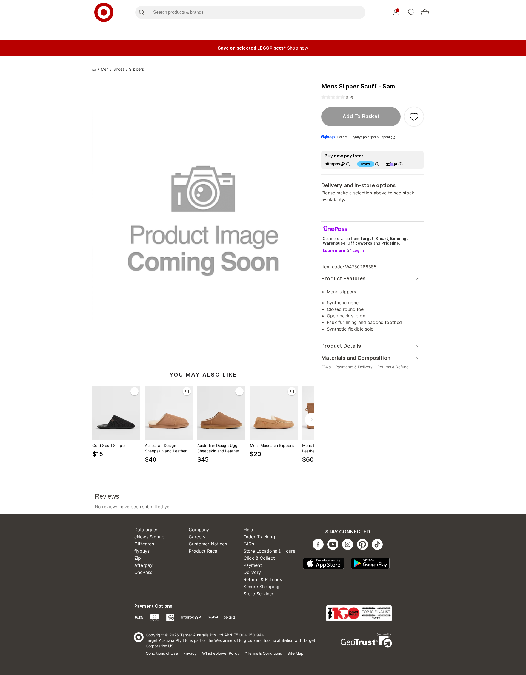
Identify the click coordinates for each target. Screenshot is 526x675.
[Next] (311, 419)
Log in (358, 250)
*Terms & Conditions (263, 653)
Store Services (259, 593)
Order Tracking (259, 536)
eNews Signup (149, 536)
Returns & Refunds (263, 579)
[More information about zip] (400, 164)
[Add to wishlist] (414, 116)
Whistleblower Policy (220, 653)
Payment (253, 565)
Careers (197, 536)
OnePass (143, 572)
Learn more (334, 250)
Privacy (190, 653)
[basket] (425, 12)
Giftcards (144, 544)
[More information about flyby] (393, 137)
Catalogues (146, 529)
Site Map (295, 653)
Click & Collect (259, 558)
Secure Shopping (261, 586)
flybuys (142, 551)
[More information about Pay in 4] (377, 164)
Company (199, 529)
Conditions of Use (162, 653)
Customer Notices (208, 544)
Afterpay (143, 565)
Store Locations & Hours (269, 551)
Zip (137, 558)
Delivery (252, 572)
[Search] (141, 12)
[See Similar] (134, 391)
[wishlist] (411, 12)
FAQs (249, 544)
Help (248, 529)
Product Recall (204, 551)
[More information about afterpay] (348, 164)
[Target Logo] (103, 12)
